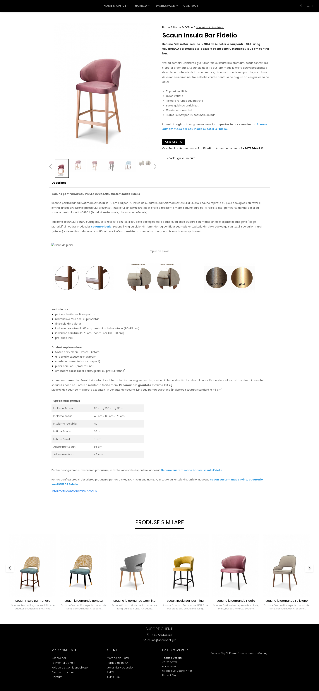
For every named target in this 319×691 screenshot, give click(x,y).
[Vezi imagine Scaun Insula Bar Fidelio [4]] (128, 165)
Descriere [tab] (59, 183)
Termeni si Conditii (64, 663)
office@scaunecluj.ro (161, 640)
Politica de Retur (117, 663)
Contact (190, 6)
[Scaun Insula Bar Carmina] (185, 565)
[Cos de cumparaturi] (313, 5)
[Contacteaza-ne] (301, 5)
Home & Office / (184, 27)
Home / (167, 27)
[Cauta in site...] (308, 5)
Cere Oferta (173, 142)
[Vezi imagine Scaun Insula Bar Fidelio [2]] (95, 165)
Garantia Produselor (120, 667)
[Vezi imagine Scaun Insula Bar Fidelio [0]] (61, 168)
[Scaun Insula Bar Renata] (32, 565)
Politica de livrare (63, 672)
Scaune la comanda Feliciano (286, 601)
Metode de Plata (118, 658)
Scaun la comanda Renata (83, 601)
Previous (51, 166)
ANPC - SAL (114, 677)
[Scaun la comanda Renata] (83, 565)
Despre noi (59, 658)
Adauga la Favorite (182, 158)
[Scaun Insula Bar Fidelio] (103, 87)
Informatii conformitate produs (74, 491)
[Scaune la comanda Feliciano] (286, 565)
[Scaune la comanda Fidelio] (235, 565)
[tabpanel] (103, 87)
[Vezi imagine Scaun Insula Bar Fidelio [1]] (78, 165)
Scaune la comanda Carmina (134, 601)
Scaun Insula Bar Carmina (185, 601)
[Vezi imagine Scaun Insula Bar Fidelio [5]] (144, 162)
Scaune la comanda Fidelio (236, 601)
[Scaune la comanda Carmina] (134, 565)
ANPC (110, 672)
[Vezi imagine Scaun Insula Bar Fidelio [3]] (111, 165)
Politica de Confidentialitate (70, 667)
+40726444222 (161, 635)
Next (154, 166)
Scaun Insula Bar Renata (32, 601)
